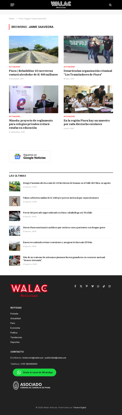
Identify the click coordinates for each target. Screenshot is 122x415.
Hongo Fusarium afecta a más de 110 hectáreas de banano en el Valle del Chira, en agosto (67, 183)
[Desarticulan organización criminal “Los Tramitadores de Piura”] (88, 49)
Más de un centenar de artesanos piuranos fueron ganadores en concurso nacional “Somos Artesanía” (64, 259)
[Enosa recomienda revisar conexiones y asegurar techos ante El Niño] (14, 246)
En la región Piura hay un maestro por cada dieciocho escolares (87, 122)
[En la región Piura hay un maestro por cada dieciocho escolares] (88, 99)
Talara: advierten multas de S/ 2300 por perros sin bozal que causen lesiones (61, 198)
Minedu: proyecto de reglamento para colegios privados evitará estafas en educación (31, 124)
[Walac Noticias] (61, 5)
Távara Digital (79, 407)
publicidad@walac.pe (55, 357)
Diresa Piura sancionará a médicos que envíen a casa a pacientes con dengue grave (64, 227)
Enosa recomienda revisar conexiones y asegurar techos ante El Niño (57, 242)
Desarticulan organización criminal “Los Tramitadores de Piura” (88, 72)
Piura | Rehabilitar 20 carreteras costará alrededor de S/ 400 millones (33, 72)
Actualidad (14, 67)
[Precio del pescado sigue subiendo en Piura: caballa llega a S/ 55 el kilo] (14, 216)
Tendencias (16, 337)
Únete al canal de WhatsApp (38, 372)
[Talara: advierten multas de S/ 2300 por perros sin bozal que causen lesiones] (14, 201)
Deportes (15, 342)
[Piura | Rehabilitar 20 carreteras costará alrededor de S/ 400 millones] (33, 49)
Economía (15, 328)
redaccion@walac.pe (32, 357)
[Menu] (12, 4)
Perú (12, 323)
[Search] (110, 4)
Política (13, 332)
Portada (14, 313)
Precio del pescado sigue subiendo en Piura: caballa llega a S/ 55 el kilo (57, 212)
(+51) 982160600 (29, 364)
